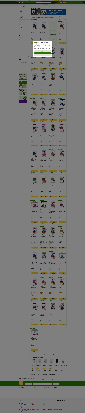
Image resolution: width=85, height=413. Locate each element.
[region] (42, 49)
